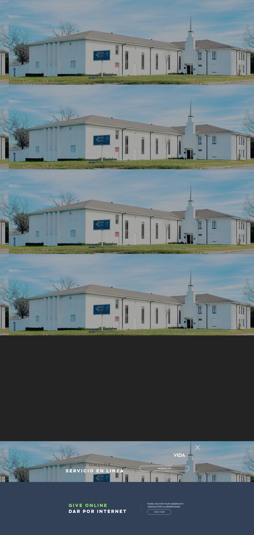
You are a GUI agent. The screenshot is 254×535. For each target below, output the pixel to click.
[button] (197, 447)
